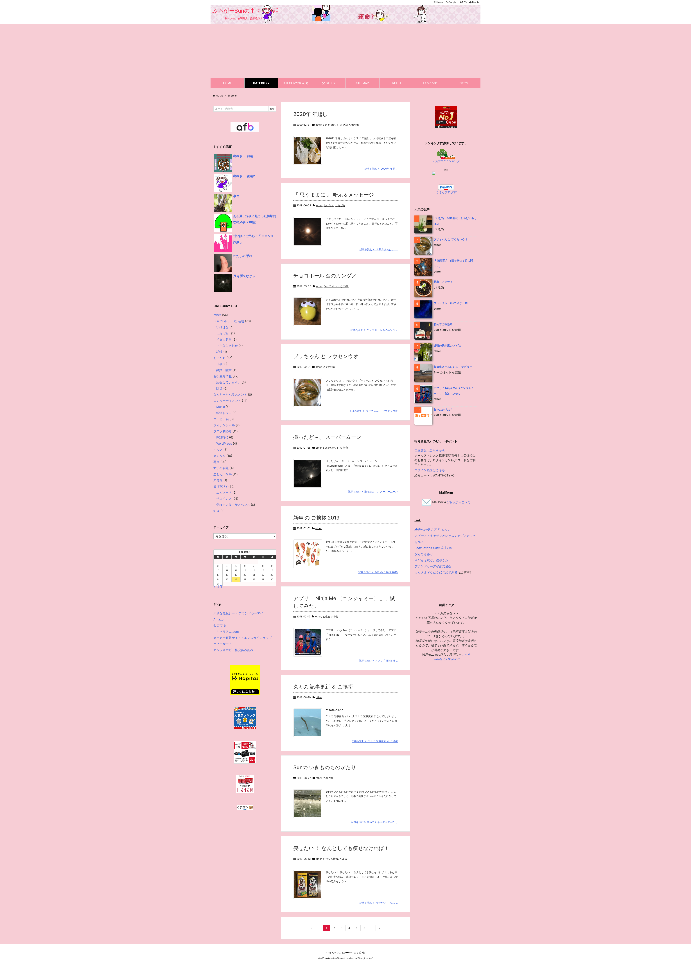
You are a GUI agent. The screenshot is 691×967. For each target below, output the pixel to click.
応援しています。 (228, 382)
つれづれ (354, 124)
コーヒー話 (221, 419)
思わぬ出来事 (222, 474)
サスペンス (224, 498)
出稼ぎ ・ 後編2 (244, 176)
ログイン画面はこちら (429, 470)
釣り (216, 511)
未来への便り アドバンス (431, 529)
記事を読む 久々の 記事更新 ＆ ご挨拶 (375, 741)
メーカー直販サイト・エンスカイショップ (242, 638)
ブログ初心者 (222, 431)
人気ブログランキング (446, 161)
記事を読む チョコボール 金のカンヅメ (374, 330)
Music (220, 407)
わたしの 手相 (242, 256)
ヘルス (343, 858)
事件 (236, 196)
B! (438, 2)
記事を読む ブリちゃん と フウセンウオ (374, 410)
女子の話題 (221, 468)
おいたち (329, 205)
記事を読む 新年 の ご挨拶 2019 (378, 572)
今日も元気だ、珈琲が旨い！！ (435, 560)
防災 (219, 388)
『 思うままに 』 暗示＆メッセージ (333, 195)
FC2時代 (222, 437)
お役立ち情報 (330, 616)
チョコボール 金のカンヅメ (325, 276)
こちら (466, 654)
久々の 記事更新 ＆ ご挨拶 (323, 687)
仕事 (219, 364)
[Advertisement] (345, 51)
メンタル (219, 456)
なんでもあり (423, 554)
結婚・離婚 (224, 370)
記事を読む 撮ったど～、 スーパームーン (373, 491)
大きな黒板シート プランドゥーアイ (238, 613)
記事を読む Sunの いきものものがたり (374, 822)
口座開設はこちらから (429, 450)
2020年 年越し (310, 114)
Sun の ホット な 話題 (335, 124)
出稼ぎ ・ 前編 (243, 156)
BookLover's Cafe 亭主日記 (433, 548)
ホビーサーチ (222, 644)
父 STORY (220, 486)
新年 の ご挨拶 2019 (316, 518)
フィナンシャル (224, 425)
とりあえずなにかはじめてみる (435, 572)
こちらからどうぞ (458, 502)
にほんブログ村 (446, 192)
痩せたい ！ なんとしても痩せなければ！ (341, 848)
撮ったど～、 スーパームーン (327, 437)
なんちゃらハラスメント (230, 394)
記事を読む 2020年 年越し (381, 168)
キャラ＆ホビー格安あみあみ (233, 650)
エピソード (224, 492)
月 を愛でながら (244, 276)
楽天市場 (219, 625)
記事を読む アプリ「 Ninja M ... (378, 660)
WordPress (224, 443)
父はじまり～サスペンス (233, 505)
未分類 (218, 480)
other (318, 124)
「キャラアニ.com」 (227, 631)
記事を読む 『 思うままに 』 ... (379, 249)
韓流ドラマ (224, 413)
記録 (219, 352)
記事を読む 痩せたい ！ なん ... (379, 902)
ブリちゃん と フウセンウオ (325, 356)
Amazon (219, 619)
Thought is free (365, 958)
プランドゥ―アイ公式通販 (432, 566)
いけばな (222, 327)
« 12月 (217, 586)
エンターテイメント (227, 400)
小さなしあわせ (227, 345)
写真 (216, 462)
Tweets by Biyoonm (446, 659)
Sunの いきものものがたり (324, 767)
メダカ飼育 (329, 366)
